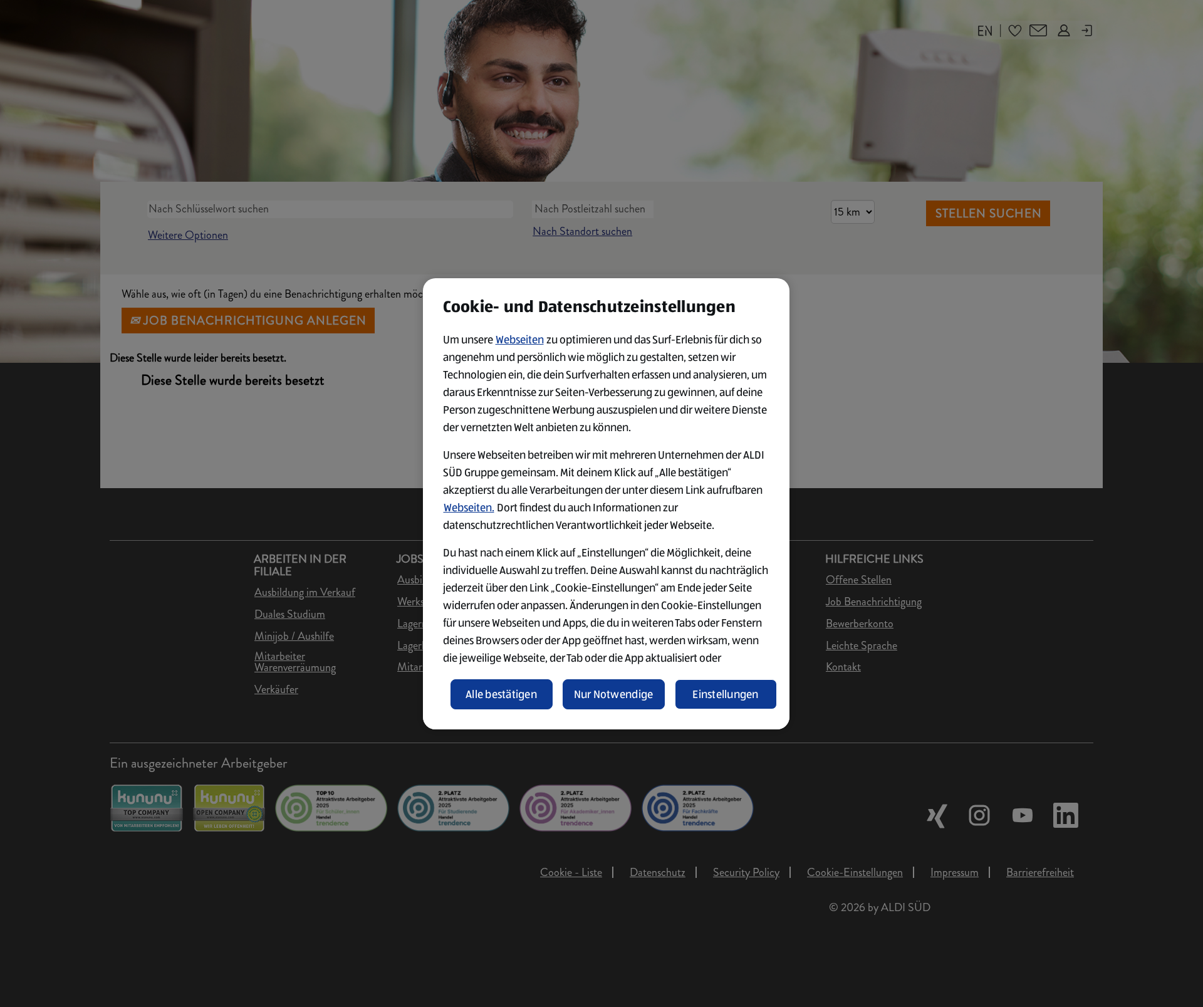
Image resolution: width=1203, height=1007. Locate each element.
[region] (606, 503)
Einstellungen (725, 694)
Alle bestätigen (501, 694)
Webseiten (520, 339)
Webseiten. (469, 507)
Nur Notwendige (614, 694)
